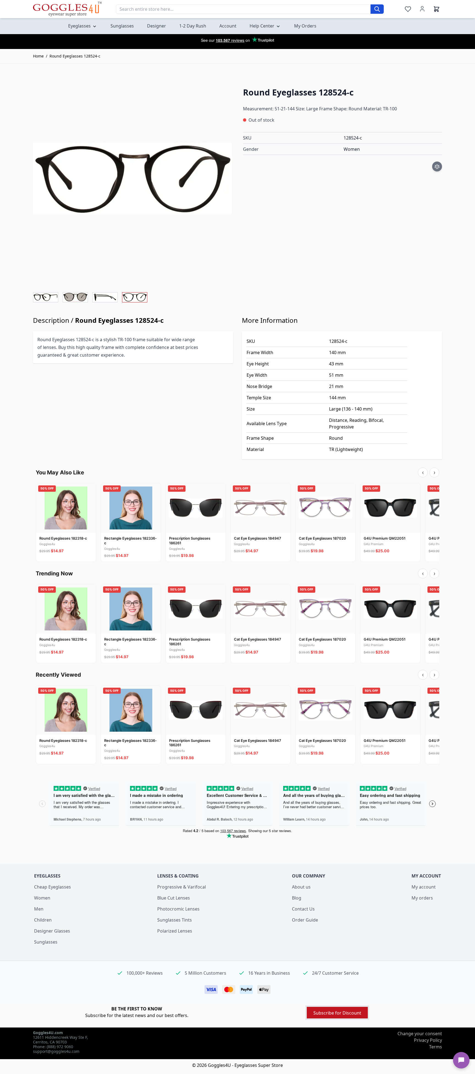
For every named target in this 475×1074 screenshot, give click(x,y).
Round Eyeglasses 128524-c (74, 56)
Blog (296, 898)
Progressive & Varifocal (181, 887)
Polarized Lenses (174, 931)
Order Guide (305, 920)
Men (38, 909)
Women (42, 898)
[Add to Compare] (437, 166)
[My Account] (422, 8)
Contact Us (303, 909)
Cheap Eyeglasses (52, 887)
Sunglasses (45, 942)
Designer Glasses (52, 931)
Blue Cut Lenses (173, 898)
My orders (422, 898)
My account (424, 887)
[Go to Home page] (67, 9)
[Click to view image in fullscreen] (132, 178)
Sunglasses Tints (174, 920)
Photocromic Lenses (178, 909)
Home (38, 56)
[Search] (377, 9)
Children (43, 920)
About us (301, 887)
